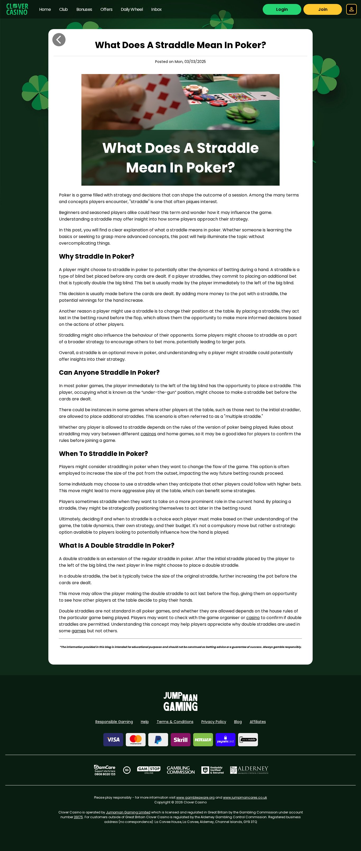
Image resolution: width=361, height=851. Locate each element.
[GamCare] (105, 770)
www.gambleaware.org (195, 797)
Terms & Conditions (175, 721)
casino (253, 618)
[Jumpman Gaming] (180, 709)
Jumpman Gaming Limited (128, 812)
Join (322, 9)
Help (145, 721)
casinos (148, 434)
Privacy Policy (213, 721)
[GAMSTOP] (149, 770)
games (79, 631)
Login (282, 9)
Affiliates (258, 721)
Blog (238, 721)
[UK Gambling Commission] (181, 770)
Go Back (59, 39)
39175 (78, 817)
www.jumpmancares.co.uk (245, 797)
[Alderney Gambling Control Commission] (249, 770)
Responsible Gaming (114, 721)
